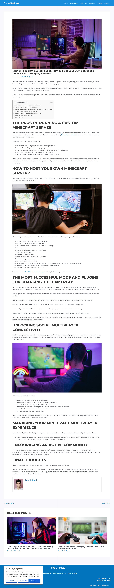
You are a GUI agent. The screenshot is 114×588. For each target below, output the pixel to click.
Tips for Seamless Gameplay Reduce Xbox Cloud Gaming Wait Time (81, 548)
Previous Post (9, 503)
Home (66, 3)
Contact (106, 3)
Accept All (35, 580)
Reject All (23, 580)
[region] (23, 575)
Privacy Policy (46, 573)
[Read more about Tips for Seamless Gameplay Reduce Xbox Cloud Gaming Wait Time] (82, 530)
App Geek (92, 3)
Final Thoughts (19, 117)
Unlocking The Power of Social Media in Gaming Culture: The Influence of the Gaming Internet (30, 548)
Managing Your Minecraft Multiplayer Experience (28, 113)
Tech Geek (83, 3)
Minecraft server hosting (68, 135)
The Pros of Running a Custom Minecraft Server (28, 105)
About (100, 3)
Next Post (106, 503)
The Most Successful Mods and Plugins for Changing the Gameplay (33, 109)
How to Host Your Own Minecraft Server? (26, 107)
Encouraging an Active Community (24, 115)
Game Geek (73, 3)
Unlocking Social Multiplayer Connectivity (26, 111)
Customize (11, 580)
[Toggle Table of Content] (50, 102)
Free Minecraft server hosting (34, 272)
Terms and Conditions (59, 573)
